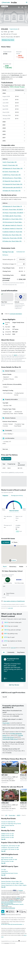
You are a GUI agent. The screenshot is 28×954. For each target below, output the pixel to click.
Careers (2, 919)
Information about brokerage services (11, 904)
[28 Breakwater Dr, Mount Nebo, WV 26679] (10, 795)
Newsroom (7, 919)
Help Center (6, 943)
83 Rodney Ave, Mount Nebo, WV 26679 (14, 241)
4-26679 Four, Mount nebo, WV (12, 174)
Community (10, 652)
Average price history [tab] (17, 495)
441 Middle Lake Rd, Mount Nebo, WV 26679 (15, 216)
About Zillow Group (12, 917)
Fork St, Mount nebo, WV (10, 162)
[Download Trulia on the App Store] (10, 911)
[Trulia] (2, 911)
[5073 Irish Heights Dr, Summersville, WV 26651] (10, 767)
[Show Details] (24, 93)
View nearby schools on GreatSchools (14, 601)
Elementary (12, 566)
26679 (15, 355)
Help (11, 921)
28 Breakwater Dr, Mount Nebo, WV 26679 (15, 206)
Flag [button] (22, 678)
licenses (18, 898)
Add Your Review (14, 685)
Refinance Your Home (8, 40)
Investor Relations (14, 919)
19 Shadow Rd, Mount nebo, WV (12, 190)
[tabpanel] (14, 272)
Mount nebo (5, 723)
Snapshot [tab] (5, 495)
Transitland (20, 890)
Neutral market (14, 510)
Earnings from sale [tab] (8, 252)
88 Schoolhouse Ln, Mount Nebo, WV (13, 178)
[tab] (6, 458)
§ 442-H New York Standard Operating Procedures (11, 901)
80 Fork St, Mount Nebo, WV (11, 171)
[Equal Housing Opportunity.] (19, 941)
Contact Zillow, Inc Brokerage (8, 908)
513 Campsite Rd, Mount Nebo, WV (12, 184)
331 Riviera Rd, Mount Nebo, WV (12, 181)
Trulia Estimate (8, 85)
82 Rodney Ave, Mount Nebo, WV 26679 (14, 235)
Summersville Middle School (10, 739)
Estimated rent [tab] (20, 252)
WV (6, 815)
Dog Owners (21, 652)
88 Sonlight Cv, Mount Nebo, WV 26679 (14, 219)
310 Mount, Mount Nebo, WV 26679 (13, 212)
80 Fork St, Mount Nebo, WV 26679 (13, 209)
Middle (21, 566)
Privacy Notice (16, 921)
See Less (6, 449)
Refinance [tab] (5, 255)
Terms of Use (21, 919)
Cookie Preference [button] (4, 923)
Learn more (10, 608)
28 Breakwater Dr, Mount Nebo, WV (13, 168)
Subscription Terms (5, 921)
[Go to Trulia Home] (14, 2)
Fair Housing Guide (21, 917)
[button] (26, 2)
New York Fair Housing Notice (7, 903)
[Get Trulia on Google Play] (21, 911)
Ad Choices (21, 921)
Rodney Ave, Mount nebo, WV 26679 (13, 238)
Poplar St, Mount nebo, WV (10, 165)
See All (5, 645)
